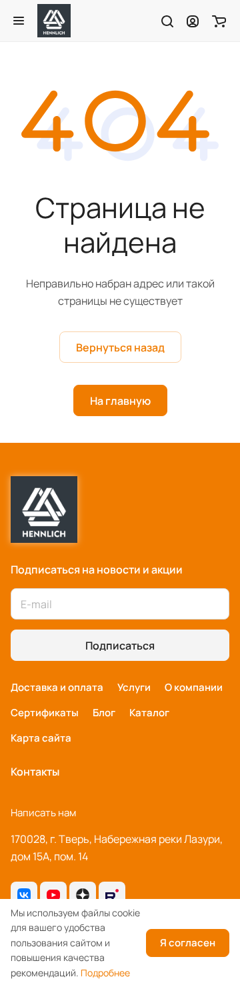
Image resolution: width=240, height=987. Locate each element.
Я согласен (187, 943)
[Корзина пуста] (219, 20)
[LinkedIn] (112, 895)
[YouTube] (53, 895)
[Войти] (193, 20)
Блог (104, 713)
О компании (194, 687)
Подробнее (105, 972)
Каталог (149, 713)
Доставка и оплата (57, 687)
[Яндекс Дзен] (82, 895)
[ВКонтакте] (24, 895)
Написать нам (43, 813)
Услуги (134, 687)
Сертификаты (45, 713)
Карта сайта (41, 738)
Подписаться (120, 645)
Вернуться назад (120, 347)
